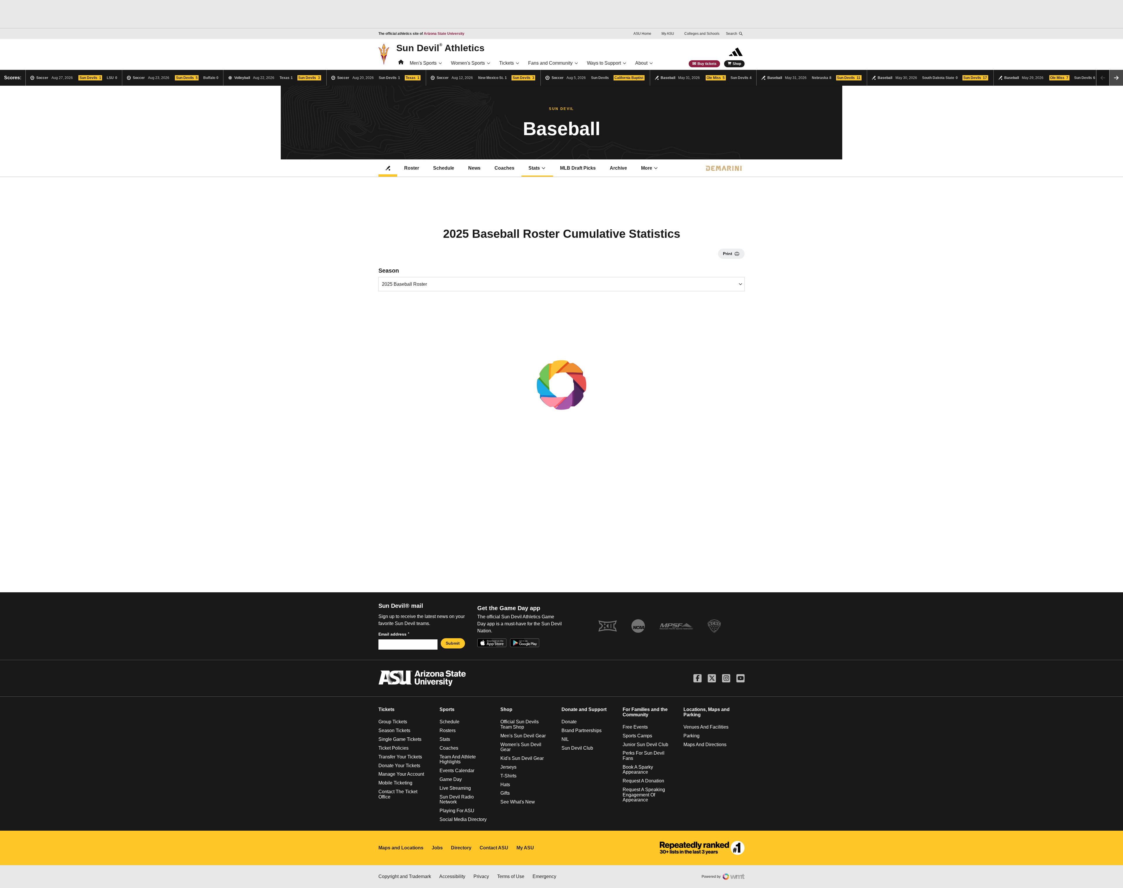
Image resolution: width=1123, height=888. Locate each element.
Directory (461, 847)
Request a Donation (643, 780)
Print (727, 253)
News (474, 168)
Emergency (544, 876)
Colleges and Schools (701, 34)
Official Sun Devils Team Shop (519, 724)
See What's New (517, 801)
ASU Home (642, 34)
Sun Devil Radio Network (457, 799)
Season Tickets (394, 730)
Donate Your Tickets (399, 765)
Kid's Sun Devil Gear (522, 758)
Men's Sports (423, 63)
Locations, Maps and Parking (706, 712)
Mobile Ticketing (395, 782)
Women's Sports (468, 63)
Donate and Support (584, 709)
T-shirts (508, 775)
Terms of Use (510, 876)
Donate (569, 721)
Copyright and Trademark (404, 876)
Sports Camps (637, 735)
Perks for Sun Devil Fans (643, 756)
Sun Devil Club (577, 748)
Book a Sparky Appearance (638, 770)
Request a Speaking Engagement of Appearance (644, 794)
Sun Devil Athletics (440, 48)
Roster (411, 168)
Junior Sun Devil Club (645, 744)
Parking (691, 735)
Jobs (437, 847)
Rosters (448, 730)
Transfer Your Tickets (400, 756)
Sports (447, 709)
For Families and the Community (645, 712)
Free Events (635, 726)
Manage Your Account (401, 774)
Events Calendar (457, 770)
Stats (534, 168)
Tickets (506, 63)
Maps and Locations (400, 847)
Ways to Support (604, 63)
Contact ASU (494, 847)
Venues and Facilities (705, 726)
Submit (453, 643)
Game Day (451, 779)
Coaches (504, 168)
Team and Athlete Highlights (458, 759)
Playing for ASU (457, 810)
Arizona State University (444, 34)
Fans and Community (550, 63)
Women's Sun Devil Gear (520, 747)
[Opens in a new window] (702, 848)
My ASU (668, 34)
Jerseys (508, 767)
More (646, 168)
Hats (505, 784)
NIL (565, 739)
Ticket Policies (393, 748)
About (641, 63)
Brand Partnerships (582, 730)
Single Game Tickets (399, 739)
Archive (618, 168)
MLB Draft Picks (578, 168)
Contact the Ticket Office (397, 794)
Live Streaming (455, 788)
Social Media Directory (463, 819)
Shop (737, 64)
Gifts (505, 793)
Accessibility (452, 876)
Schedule (443, 168)
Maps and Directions (704, 744)
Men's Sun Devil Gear (523, 735)
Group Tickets (392, 721)
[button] (1116, 78)
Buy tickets (706, 64)
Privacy (481, 876)
